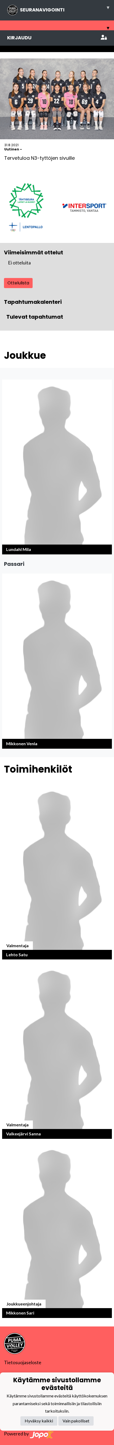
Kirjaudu (19, 37)
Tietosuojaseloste (22, 1362)
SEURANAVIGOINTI (64, 8)
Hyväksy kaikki (39, 1420)
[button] (57, 467)
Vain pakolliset (76, 1420)
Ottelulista (18, 283)
